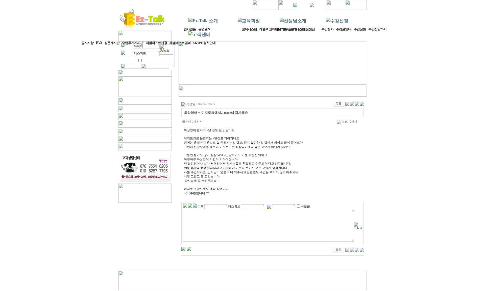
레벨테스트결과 (180, 43)
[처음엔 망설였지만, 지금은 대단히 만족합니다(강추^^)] (183, 248)
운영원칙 (204, 29)
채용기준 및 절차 (286, 29)
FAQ (99, 42)
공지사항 (87, 43)
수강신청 (360, 29)
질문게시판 (111, 43)
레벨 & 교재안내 (270, 29)
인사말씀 (190, 29)
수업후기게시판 (132, 43)
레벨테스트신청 (156, 43)
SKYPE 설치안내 (204, 43)
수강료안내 (343, 29)
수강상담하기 (377, 29)
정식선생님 (307, 29)
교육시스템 (249, 29)
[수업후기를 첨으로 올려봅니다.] (189, 248)
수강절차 (327, 29)
